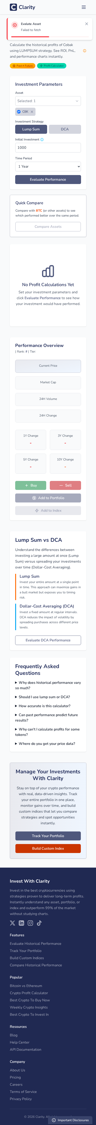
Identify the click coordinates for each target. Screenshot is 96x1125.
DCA (65, 129)
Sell (68, 485)
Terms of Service (23, 1091)
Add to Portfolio (51, 498)
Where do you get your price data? (47, 743)
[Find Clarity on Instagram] (30, 923)
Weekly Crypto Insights (29, 1007)
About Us (17, 1070)
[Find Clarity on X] (12, 923)
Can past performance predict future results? (46, 718)
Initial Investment (27, 139)
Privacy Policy (21, 1098)
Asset (19, 93)
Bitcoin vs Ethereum (26, 985)
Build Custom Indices (27, 958)
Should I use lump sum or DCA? (44, 697)
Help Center (19, 1042)
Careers (16, 1084)
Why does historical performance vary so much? (48, 685)
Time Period (23, 158)
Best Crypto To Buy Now (30, 1000)
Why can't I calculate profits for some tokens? (47, 732)
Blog (13, 1035)
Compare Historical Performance (36, 965)
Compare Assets (48, 226)
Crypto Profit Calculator (29, 993)
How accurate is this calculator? (44, 706)
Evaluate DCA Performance (48, 640)
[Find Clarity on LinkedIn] (21, 923)
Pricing (15, 1077)
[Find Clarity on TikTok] (39, 923)
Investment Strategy (29, 121)
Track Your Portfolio (48, 835)
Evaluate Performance (48, 179)
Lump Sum (31, 129)
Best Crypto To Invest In (29, 1014)
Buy (34, 485)
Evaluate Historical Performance (35, 943)
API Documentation (25, 1049)
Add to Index (51, 510)
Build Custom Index (48, 848)
